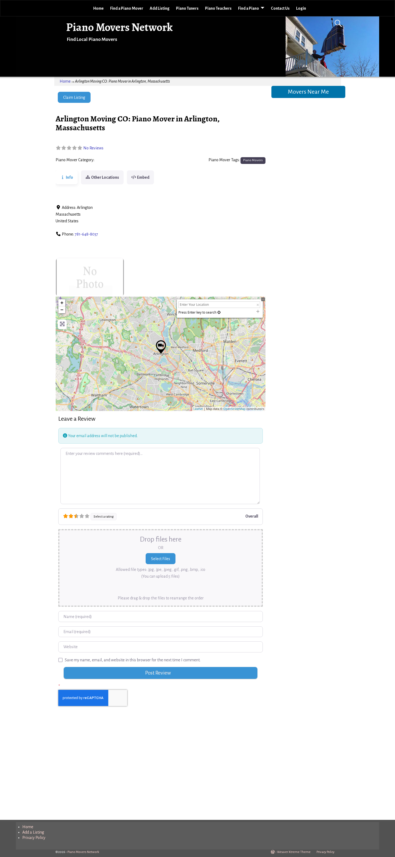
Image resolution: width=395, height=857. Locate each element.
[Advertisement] (160, 768)
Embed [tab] (143, 177)
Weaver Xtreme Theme (294, 852)
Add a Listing (33, 832)
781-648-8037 (86, 234)
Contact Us (280, 8)
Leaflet (198, 409)
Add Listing (160, 8)
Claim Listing (74, 97)
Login (301, 8)
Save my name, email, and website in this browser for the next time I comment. (132, 660)
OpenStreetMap (234, 409)
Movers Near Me (308, 92)
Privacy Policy (33, 837)
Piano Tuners (187, 8)
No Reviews (93, 148)
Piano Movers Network (119, 27)
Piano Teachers (218, 8)
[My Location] (219, 312)
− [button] (61, 309)
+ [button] (61, 302)
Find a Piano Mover (126, 8)
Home (98, 8)
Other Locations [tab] (105, 177)
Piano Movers (107, 160)
